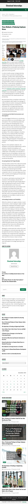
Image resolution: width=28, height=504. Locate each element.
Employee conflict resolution (8, 20)
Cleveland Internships (14, 5)
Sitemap (24, 501)
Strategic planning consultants (8, 24)
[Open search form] (25, 9)
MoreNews (20, 497)
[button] (2, 9)
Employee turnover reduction (8, 22)
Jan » (25, 392)
